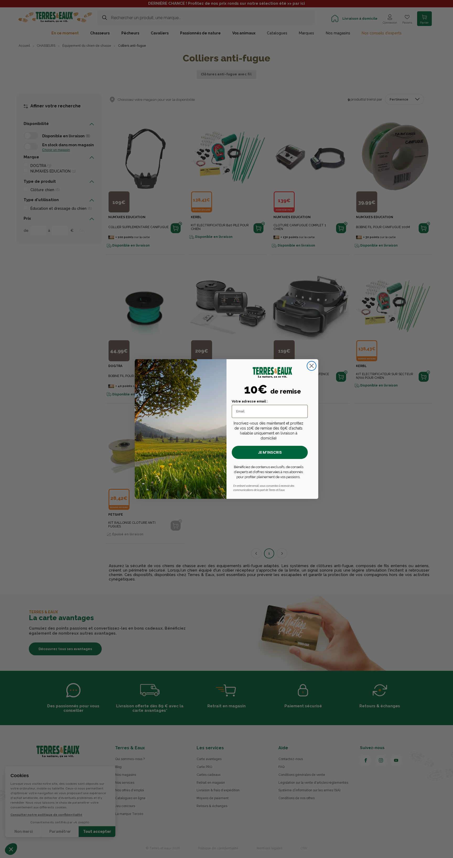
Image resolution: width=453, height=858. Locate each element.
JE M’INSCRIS (270, 452)
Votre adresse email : (249, 401)
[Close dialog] (311, 365)
